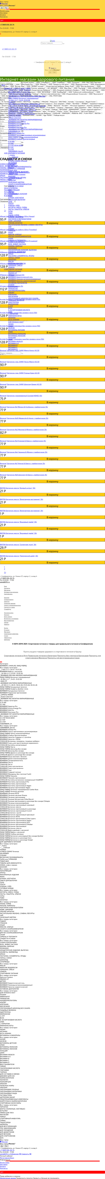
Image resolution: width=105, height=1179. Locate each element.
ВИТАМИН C (12, 347)
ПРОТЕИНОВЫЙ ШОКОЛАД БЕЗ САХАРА (23, 298)
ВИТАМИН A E (13, 343)
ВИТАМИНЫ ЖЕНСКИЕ (16, 336)
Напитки (6, 601)
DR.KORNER (12, 163)
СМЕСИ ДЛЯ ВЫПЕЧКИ (16, 199)
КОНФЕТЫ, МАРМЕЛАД (17, 252)
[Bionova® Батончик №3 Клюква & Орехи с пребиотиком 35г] (52, 439)
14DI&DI (11, 159)
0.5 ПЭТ (11, 149)
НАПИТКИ (12, 180)
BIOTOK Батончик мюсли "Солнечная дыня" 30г (18, 544)
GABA (10, 312)
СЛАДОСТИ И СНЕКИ (15, 186)
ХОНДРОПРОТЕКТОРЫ (16, 290)
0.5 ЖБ (11, 143)
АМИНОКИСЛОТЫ (15, 316)
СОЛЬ (10, 201)
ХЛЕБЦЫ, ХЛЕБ (14, 205)
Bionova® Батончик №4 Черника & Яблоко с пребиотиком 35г (23, 452)
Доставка (3, 13)
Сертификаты (8, 594)
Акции (7, 9)
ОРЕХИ (10, 254)
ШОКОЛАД (12, 259)
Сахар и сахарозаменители (12, 605)
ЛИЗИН (11, 324)
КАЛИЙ (11, 326)
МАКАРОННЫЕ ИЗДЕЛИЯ (17, 194)
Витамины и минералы (11, 618)
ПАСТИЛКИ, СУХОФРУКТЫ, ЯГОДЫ (21, 256)
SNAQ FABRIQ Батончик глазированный (23, 98)
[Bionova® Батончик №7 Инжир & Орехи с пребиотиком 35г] (52, 461)
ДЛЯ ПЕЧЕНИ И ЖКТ (15, 322)
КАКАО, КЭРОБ (13, 215)
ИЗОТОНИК (12, 294)
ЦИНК (10, 339)
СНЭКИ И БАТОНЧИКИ (16, 242)
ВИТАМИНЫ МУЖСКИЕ (17, 334)
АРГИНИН (11, 318)
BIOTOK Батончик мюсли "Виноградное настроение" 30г (21, 499)
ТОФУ (10, 213)
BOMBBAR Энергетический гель (20, 277)
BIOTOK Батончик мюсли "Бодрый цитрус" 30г (17, 488)
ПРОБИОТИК (13, 288)
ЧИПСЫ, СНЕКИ (14, 258)
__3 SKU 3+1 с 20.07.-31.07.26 (19, 90)
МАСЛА (11, 261)
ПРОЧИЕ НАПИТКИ (15, 223)
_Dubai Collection (14, 118)
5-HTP (10, 306)
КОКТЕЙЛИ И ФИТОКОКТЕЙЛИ (19, 219)
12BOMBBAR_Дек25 (15, 151)
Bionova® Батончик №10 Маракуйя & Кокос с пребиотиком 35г (24, 418)
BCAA (10, 308)
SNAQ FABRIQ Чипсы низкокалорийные (23, 137)
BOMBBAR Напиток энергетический (22, 281)
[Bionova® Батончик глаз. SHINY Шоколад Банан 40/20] (52, 382)
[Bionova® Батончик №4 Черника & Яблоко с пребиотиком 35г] (52, 450)
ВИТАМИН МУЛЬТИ (15, 341)
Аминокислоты (8, 613)
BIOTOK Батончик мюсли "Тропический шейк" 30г (19, 556)
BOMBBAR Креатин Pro (17, 121)
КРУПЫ (11, 192)
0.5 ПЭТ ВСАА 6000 (15, 145)
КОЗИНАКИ (12, 248)
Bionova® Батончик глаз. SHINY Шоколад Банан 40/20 (21, 384)
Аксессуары (4, 11)
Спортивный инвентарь (11, 634)
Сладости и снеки (9, 607)
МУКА (10, 196)
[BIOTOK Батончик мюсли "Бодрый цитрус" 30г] (52, 485)
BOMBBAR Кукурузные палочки (20, 112)
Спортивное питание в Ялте (16, 655)
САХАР (10, 238)
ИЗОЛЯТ (11, 292)
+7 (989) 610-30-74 (7, 24)
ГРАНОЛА (11, 230)
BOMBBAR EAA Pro (15, 125)
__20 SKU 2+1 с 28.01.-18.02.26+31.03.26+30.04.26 (26, 106)
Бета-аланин (8, 616)
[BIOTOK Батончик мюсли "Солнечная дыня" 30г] (52, 543)
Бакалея (6, 597)
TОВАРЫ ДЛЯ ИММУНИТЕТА (19, 172)
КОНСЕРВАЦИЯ (14, 190)
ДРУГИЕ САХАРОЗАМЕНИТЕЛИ (19, 236)
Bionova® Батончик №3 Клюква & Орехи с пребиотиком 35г (23, 441)
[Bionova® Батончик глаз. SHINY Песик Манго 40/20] (52, 360)
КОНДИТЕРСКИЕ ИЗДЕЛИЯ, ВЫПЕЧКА (22, 250)
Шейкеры (7, 639)
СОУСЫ (11, 203)
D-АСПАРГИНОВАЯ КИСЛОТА (19, 310)
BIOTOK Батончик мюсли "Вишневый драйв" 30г (18, 522)
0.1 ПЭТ (11, 147)
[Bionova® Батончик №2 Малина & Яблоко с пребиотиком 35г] (52, 428)
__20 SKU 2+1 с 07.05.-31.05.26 (19, 94)
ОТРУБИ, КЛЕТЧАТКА (16, 198)
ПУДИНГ (11, 228)
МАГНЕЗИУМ (13, 296)
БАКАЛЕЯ (11, 176)
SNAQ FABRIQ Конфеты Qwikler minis (22, 110)
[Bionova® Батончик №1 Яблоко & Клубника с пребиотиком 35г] (52, 405)
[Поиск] (63, 43)
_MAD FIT (11, 102)
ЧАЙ (9, 227)
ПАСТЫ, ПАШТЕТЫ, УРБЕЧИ (18, 209)
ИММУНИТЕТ (13, 287)
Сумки (6, 636)
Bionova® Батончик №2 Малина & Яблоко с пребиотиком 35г (23, 429)
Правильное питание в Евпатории (42, 655)
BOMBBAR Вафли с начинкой (19, 92)
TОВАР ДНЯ (12, 170)
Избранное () (16, 1154)
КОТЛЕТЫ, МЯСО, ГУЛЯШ (17, 207)
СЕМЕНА (11, 267)
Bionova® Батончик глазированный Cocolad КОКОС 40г (21, 396)
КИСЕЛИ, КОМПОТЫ (15, 217)
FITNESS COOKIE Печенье (17, 161)
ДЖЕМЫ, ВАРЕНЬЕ (15, 246)
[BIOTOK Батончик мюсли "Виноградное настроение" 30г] (52, 497)
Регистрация (5, 1158)
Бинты (6, 628)
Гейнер (6, 622)
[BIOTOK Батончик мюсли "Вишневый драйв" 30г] (52, 520)
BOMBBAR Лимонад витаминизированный (24, 279)
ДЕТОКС (11, 275)
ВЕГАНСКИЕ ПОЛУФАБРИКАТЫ (19, 167)
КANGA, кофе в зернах (16, 174)
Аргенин (6, 615)
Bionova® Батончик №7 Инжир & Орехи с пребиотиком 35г (22, 463)
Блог (5, 586)
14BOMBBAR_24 (14, 131)
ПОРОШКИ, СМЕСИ (15, 265)
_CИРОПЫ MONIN (14, 116)
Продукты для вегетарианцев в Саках (63, 658)
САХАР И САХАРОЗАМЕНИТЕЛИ (20, 184)
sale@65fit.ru (5, 582)
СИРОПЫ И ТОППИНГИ (16, 240)
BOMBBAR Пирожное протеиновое (21, 114)
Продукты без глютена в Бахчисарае (73, 655)
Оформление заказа (8, 1178)
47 (5, 573)
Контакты (4, 17)
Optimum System (14, 271)
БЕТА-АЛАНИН (13, 319)
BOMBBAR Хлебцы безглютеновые (21, 139)
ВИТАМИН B (12, 345)
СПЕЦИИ (11, 165)
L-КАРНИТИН (13, 314)
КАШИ (10, 232)
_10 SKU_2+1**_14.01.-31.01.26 (19, 100)
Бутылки (6, 630)
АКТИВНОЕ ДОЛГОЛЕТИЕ (17, 283)
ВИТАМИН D (13, 349)
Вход (12, 1158)
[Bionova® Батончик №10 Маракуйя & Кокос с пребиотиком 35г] (52, 416)
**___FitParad (13, 157)
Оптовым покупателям (11, 592)
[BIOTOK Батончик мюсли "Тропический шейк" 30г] (52, 554)
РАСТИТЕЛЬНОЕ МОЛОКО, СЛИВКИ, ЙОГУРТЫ (25, 225)
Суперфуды (7, 609)
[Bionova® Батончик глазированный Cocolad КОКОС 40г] (52, 394)
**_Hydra (11, 155)
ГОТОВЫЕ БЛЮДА (15, 178)
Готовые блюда (8, 599)
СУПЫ (10, 211)
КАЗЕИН (11, 285)
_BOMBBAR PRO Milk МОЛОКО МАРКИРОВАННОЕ (26, 96)
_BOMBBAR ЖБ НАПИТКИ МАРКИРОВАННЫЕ (25, 119)
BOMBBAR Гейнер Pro (16, 133)
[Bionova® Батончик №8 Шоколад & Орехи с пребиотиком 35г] (52, 473)
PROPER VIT (12, 273)
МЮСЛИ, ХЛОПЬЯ (14, 234)
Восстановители (9, 620)
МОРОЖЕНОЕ (13, 304)
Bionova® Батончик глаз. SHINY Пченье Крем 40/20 (19, 373)
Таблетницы (8, 637)
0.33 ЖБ (11, 141)
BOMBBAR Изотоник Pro (17, 127)
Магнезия (7, 632)
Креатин (6, 624)
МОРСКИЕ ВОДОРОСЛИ (17, 263)
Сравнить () (26, 1154)
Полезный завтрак (9, 603)
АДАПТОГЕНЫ (13, 302)
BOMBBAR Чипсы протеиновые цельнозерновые (27, 135)
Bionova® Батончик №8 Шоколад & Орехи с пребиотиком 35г (23, 475)
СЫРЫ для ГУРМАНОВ (16, 168)
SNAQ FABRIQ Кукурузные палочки (21, 108)
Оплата (3, 15)
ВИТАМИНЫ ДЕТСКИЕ (16, 330)
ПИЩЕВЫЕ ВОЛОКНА (16, 300)
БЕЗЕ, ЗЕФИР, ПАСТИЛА (17, 244)
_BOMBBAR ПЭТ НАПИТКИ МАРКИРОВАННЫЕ (25, 129)
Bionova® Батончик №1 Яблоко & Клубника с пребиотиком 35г (24, 407)
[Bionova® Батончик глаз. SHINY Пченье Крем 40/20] (52, 371)
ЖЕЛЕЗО (11, 328)
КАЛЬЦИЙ (12, 337)
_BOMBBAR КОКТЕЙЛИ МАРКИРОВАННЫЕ (24, 104)
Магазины (7, 590)
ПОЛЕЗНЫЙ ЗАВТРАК (16, 182)
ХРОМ (10, 332)
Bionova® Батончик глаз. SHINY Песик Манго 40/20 (19, 362)
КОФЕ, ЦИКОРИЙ (14, 221)
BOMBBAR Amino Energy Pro (18, 123)
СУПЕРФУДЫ (13, 188)
